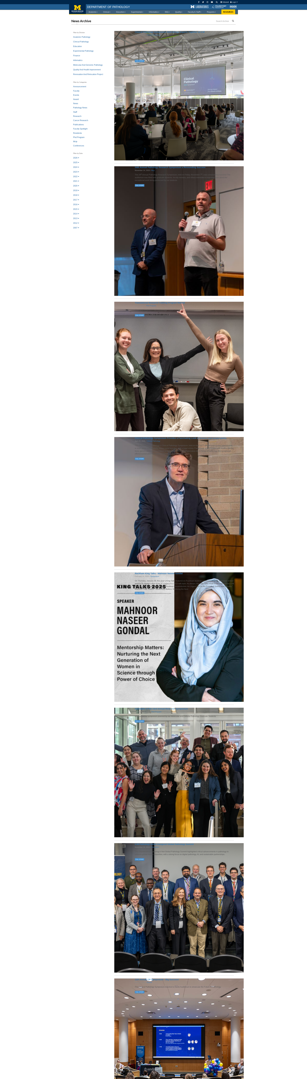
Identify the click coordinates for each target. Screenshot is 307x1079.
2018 (75, 195)
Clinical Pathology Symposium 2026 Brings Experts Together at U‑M (170, 32)
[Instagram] (207, 2)
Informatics (153, 12)
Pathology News (80, 108)
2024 (75, 167)
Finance (76, 56)
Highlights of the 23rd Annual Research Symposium (161, 709)
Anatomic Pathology (81, 37)
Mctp (75, 141)
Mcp (153, 170)
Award (76, 99)
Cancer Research (80, 120)
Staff (75, 112)
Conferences (78, 146)
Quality (178, 12)
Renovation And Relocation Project (88, 74)
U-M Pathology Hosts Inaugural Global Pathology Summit (164, 844)
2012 (75, 223)
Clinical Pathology (81, 42)
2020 (75, 186)
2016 (75, 204)
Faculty (76, 91)
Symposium (154, 576)
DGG (166, 12)
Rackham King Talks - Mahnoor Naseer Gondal (159, 573)
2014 (75, 214)
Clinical (106, 12)
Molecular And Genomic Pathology (88, 65)
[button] (199, 6)
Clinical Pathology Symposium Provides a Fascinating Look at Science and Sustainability (181, 438)
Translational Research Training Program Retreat (160, 303)
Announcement (79, 87)
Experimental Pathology (83, 51)
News (75, 103)
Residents (77, 133)
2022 (75, 177)
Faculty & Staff (194, 12)
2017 (75, 200)
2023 (75, 172)
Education (120, 12)
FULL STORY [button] (140, 61)
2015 (75, 209)
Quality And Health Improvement (87, 70)
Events (76, 95)
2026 (75, 158)
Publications (78, 125)
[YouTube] (211, 2)
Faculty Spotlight (80, 129)
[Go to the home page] (77, 9)
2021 (75, 181)
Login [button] (234, 2)
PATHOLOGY (108, 7)
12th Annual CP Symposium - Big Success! (157, 979)
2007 (75, 228)
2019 (75, 190)
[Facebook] (198, 2)
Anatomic (92, 12)
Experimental (136, 12)
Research (77, 116)
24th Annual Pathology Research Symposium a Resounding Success (170, 167)
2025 (75, 162)
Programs (211, 12)
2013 (75, 218)
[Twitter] (203, 2)
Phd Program (78, 137)
